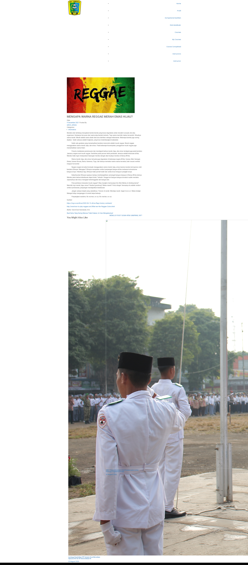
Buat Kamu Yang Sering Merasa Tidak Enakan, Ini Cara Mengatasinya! (90, 213)
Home (178, 3)
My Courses (176, 39)
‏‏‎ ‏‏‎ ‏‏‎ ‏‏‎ (67, 564)
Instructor (177, 61)
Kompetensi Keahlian (173, 18)
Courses (178, 32)
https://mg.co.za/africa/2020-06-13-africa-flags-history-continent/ (89, 203)
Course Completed (173, 47)
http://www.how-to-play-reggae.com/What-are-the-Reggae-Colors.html (91, 206)
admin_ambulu (72, 125)
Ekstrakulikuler (175, 25)
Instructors (177, 54)
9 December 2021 (73, 123)
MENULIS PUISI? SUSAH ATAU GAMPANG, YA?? (125, 215)
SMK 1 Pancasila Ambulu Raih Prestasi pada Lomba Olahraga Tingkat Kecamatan (122, 470)
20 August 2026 (73, 561)
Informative (81, 76)
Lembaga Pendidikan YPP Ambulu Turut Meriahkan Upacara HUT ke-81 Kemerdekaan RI (84, 557)
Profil (179, 11)
